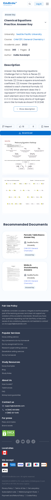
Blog (4, 370)
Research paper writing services (14, 348)
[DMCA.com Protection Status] (25, 433)
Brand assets (7, 426)
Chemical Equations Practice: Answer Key (18, 22)
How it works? (7, 384)
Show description (27, 109)
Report (8, 126)
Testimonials (7, 388)
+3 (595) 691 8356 (12, 410)
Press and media (9, 422)
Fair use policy (33, 488)
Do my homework (9, 355)
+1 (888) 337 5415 (12, 413)
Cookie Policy (31, 495)
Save (46, 126)
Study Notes (7, 373)
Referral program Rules (28, 492)
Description (12, 65)
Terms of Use (20, 488)
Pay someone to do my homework (15, 340)
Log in (39, 4)
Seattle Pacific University (29, 34)
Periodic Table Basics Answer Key (34, 236)
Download (27, 133)
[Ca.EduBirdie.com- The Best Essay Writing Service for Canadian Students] (4, 454)
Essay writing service (10, 337)
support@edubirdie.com (17, 324)
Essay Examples (8, 366)
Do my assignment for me (12, 344)
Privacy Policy (7, 488)
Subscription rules (9, 492)
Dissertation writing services (13, 351)
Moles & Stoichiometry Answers (31, 267)
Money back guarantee (11, 395)
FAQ (3, 391)
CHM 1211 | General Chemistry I (29, 39)
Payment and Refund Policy (13, 495)
